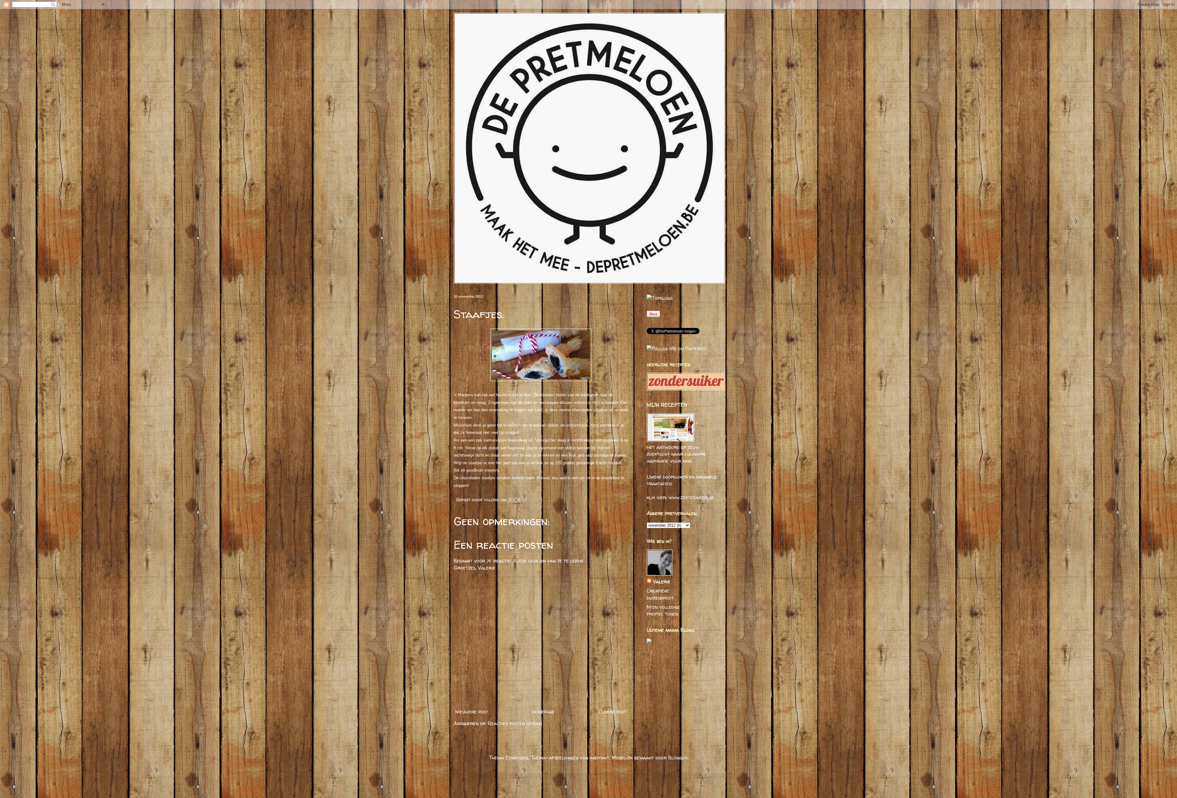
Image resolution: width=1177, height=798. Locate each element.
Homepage (543, 711)
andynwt (599, 757)
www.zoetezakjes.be (691, 497)
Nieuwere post (471, 711)
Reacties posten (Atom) (515, 723)
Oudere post (613, 711)
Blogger (678, 757)
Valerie (492, 500)
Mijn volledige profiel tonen (663, 610)
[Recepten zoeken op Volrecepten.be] (659, 298)
